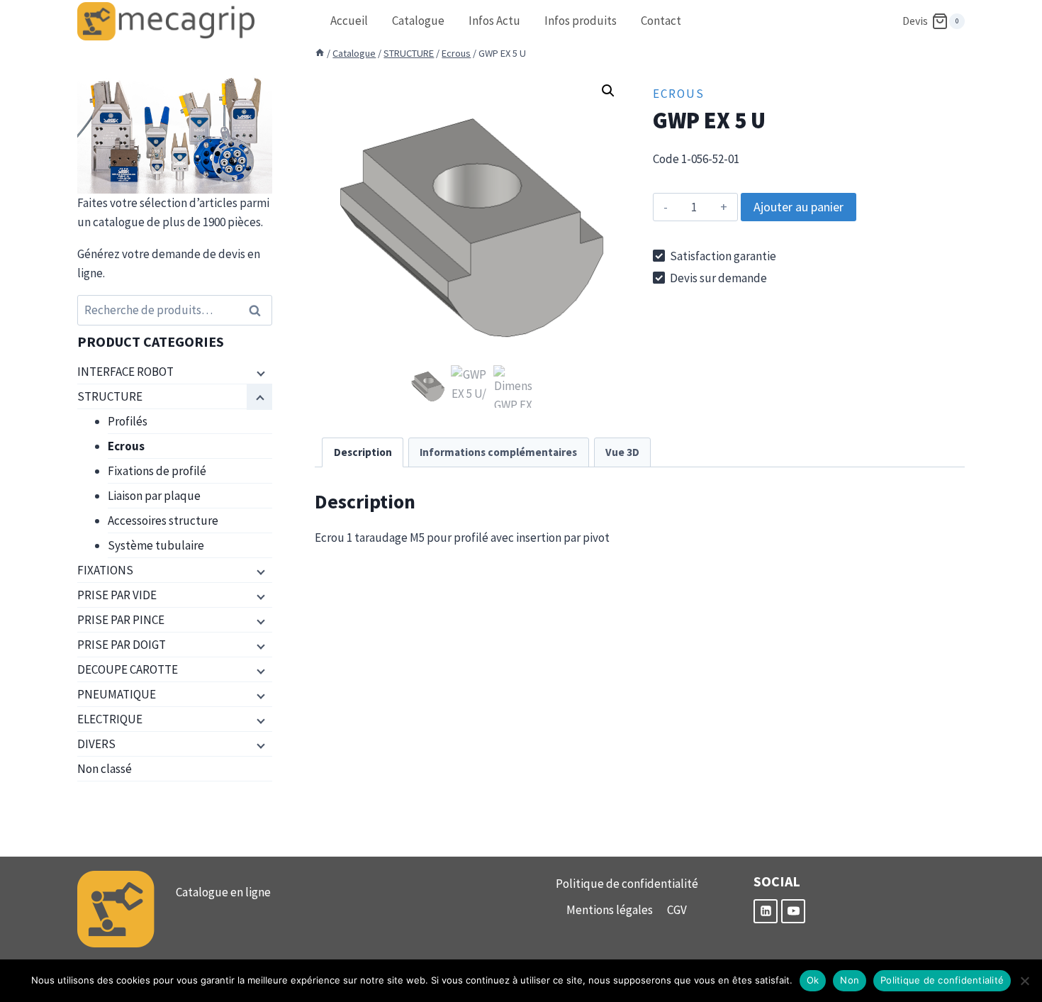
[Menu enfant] (259, 372)
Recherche (258, 310)
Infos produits (580, 20)
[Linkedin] (766, 911)
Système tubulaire (156, 545)
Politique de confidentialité (627, 883)
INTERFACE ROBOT (125, 371)
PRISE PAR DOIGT (121, 644)
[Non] (1024, 981)
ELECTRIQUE (109, 719)
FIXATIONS (105, 570)
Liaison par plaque (154, 495)
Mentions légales (609, 910)
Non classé (104, 768)
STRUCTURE (109, 396)
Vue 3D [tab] (622, 452)
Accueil (349, 20)
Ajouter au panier (799, 207)
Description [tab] (363, 452)
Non (849, 980)
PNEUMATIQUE (116, 694)
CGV (677, 910)
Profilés (127, 421)
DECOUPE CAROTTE (127, 669)
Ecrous (679, 93)
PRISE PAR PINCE (120, 620)
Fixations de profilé (157, 471)
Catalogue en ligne (223, 892)
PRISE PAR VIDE (117, 595)
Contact (661, 20)
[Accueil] (320, 53)
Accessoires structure (163, 520)
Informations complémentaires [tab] (498, 452)
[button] (608, 91)
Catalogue (418, 20)
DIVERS (96, 744)
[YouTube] (793, 911)
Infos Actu (494, 20)
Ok (813, 980)
